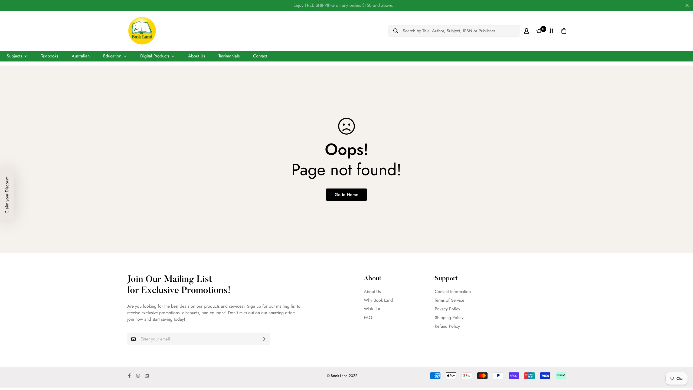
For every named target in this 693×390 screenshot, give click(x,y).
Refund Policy (447, 326)
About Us (372, 291)
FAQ (368, 317)
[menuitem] (17, 56)
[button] (7, 195)
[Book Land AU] (142, 30)
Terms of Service (449, 300)
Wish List (372, 309)
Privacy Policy (447, 309)
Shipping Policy (449, 317)
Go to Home (346, 194)
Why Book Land (378, 300)
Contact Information (453, 291)
